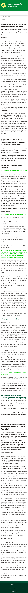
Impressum (22, 588)
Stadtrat (3, 18)
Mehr (25, 418)
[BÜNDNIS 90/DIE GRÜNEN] (3, 5)
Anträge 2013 (4, 21)
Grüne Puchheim (5, 16)
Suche (17, 588)
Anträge (3, 19)
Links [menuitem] (15, 584)
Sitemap (13, 588)
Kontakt (9, 588)
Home (5, 588)
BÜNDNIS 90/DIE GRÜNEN (16, 4)
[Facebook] (12, 585)
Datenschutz (14, 591)
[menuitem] (5, 588)
